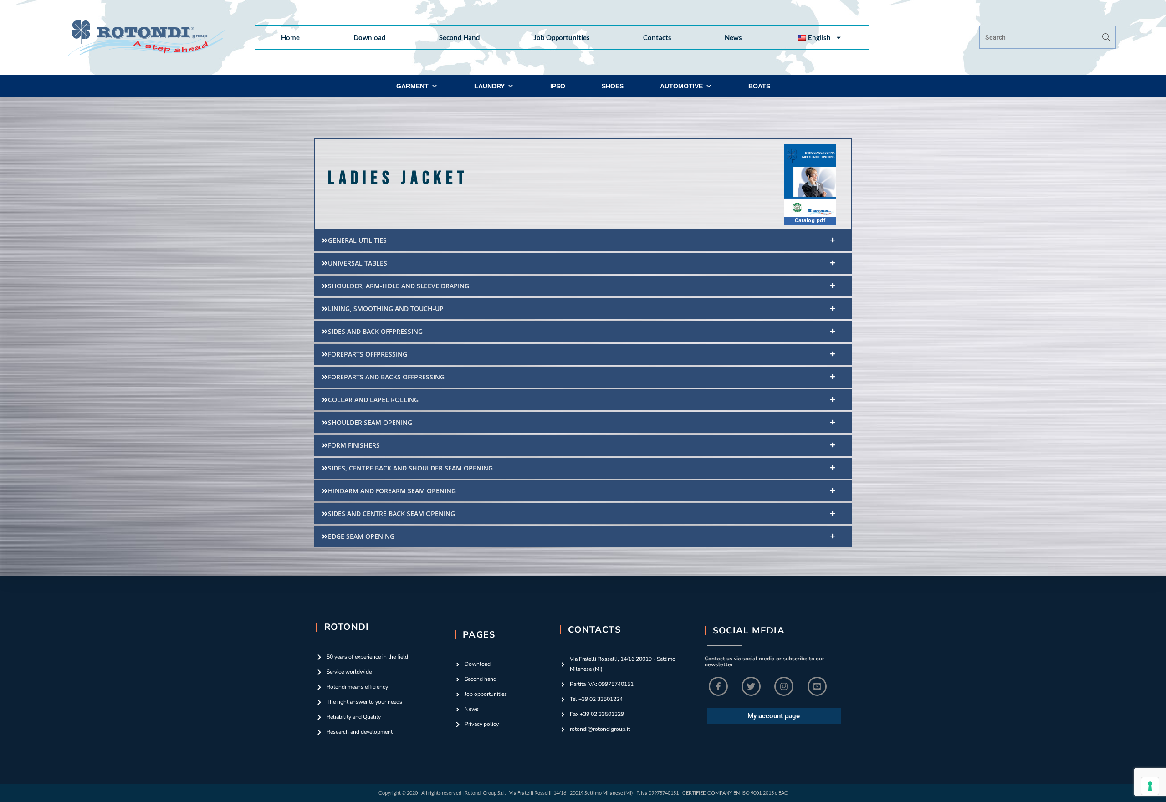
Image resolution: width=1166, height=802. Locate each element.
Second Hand (459, 37)
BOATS (759, 86)
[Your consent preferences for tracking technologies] (1150, 786)
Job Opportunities (561, 37)
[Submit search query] (1107, 37)
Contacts (657, 37)
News (733, 37)
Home (290, 37)
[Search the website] (1047, 36)
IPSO (557, 86)
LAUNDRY (489, 86)
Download (369, 37)
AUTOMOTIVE (681, 86)
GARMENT (412, 86)
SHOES (613, 86)
